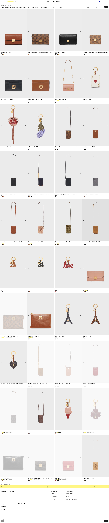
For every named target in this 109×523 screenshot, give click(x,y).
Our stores (67, 496)
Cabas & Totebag (26, 7)
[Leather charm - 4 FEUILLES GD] (95, 409)
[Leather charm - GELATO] (68, 409)
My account (53, 493)
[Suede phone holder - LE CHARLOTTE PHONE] (95, 220)
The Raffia (37, 7)
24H (49, 7)
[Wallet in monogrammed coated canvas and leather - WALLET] (40, 30)
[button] (106, 7)
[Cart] (107, 2)
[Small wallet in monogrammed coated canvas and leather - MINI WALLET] (95, 30)
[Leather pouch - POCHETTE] (40, 314)
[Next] (25, 31)
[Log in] (103, 2)
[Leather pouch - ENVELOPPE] (68, 77)
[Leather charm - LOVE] (68, 267)
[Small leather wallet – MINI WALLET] (68, 456)
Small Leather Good (43, 7)
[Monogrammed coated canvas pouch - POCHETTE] (13, 314)
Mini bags (32, 7)
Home (2, 484)
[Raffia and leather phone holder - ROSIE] (40, 220)
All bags (2, 7)
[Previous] (1, 31)
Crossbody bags (19, 7)
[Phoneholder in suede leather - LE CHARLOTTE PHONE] (40, 172)
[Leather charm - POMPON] (13, 125)
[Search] (96, 2)
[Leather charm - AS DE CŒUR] (95, 77)
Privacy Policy (30, 502)
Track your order (54, 496)
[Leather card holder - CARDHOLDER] (13, 77)
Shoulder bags (12, 7)
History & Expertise (69, 493)
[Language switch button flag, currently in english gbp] (99, 2)
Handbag (7, 7)
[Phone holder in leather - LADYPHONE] (95, 125)
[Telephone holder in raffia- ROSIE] (95, 456)
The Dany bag (60, 7)
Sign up (34, 499)
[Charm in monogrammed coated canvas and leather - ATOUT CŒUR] (13, 362)
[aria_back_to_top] (85, 521)
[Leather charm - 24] (13, 267)
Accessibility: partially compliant (71, 499)
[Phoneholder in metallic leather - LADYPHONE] (95, 172)
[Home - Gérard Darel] (54, 2)
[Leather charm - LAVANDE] (40, 125)
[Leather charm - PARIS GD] (68, 314)
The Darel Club (53, 499)
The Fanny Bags (54, 7)
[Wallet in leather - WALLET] (13, 30)
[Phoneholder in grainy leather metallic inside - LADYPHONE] (68, 172)
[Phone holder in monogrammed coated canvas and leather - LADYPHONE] (68, 125)
